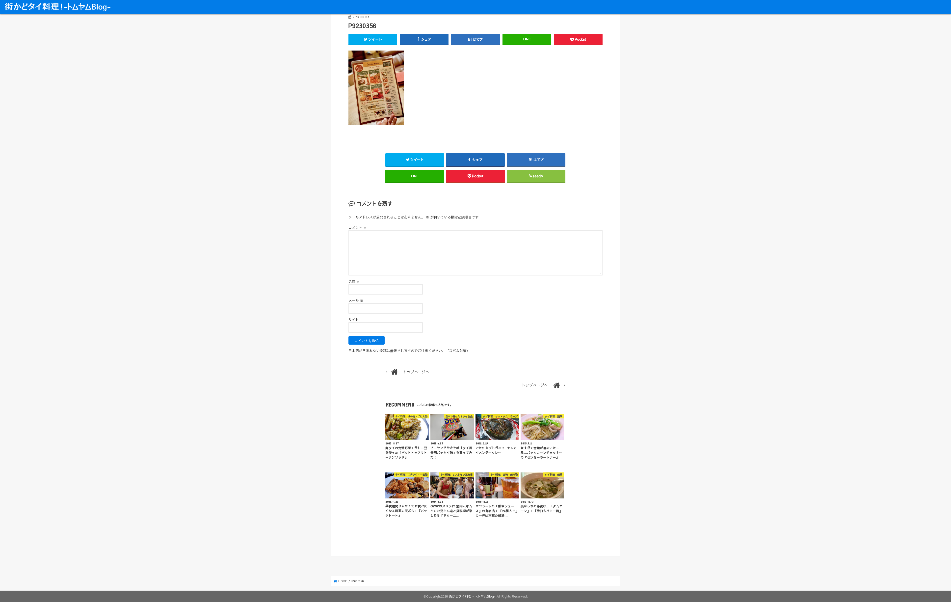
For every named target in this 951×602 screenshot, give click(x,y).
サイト (353, 319)
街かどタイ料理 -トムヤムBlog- (472, 596)
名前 (354, 281)
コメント (357, 227)
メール (355, 300)
